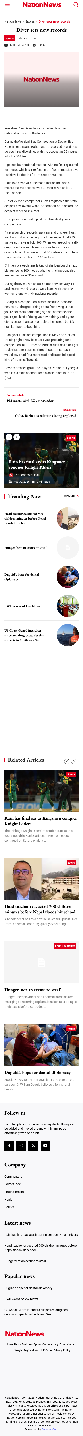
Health (71, 1028)
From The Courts (65, 946)
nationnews (27, 38)
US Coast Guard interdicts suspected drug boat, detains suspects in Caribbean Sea (24, 635)
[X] (20, 113)
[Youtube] (45, 1146)
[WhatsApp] (42, 113)
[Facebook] (9, 113)
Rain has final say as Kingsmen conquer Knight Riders (37, 464)
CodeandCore (50, 1429)
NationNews (12, 21)
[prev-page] (9, 437)
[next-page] (16, 437)
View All (69, 496)
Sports (30, 21)
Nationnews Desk (27, 475)
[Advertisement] (41, 695)
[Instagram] (21, 1146)
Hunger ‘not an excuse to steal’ (25, 547)
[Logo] (41, 4)
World (71, 862)
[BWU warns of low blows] (68, 606)
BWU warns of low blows (22, 606)
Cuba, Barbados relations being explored (45, 415)
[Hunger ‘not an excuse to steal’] (68, 547)
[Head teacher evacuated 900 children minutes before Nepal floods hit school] (68, 518)
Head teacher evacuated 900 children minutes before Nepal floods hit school (25, 518)
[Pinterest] (31, 113)
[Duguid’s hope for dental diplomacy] (68, 577)
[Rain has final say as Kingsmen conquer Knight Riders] (41, 791)
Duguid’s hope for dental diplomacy (37, 1072)
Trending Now (24, 496)
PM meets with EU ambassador (30, 401)
